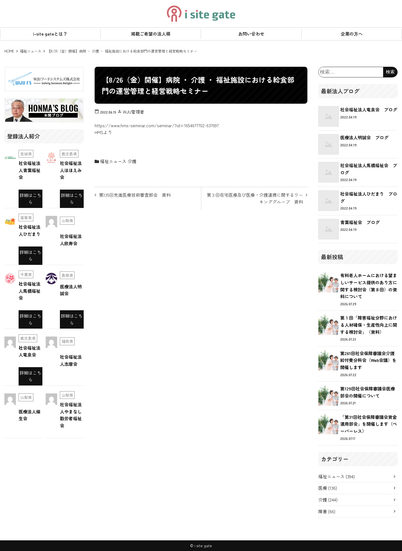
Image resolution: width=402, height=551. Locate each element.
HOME (9, 51)
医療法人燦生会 (29, 415)
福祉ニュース (30, 51)
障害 (326, 511)
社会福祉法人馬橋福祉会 (29, 290)
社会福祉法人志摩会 (71, 360)
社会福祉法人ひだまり (29, 230)
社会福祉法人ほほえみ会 (71, 170)
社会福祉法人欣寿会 (71, 239)
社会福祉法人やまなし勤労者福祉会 (71, 415)
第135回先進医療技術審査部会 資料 (135, 195)
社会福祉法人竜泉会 (29, 351)
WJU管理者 (133, 111)
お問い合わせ (251, 33)
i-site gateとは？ (50, 33)
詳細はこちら (30, 198)
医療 (327, 488)
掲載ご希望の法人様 (150, 33)
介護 (132, 161)
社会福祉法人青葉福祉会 (29, 170)
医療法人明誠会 (71, 290)
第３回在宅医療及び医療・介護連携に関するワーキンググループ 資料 (255, 198)
